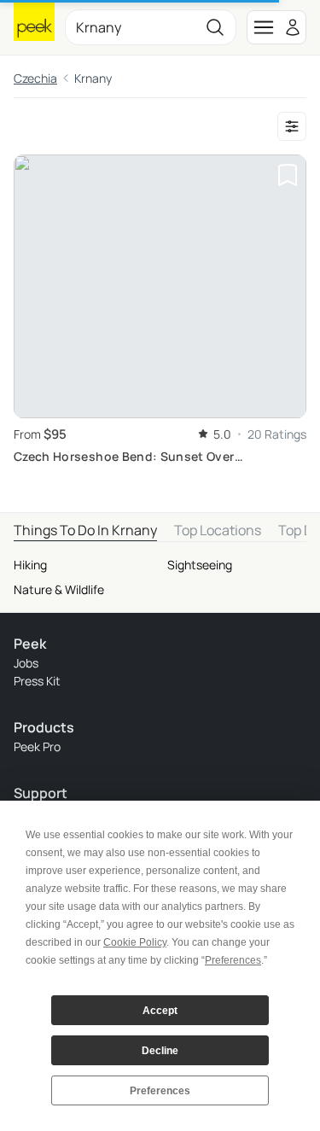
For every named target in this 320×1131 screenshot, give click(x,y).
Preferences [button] (233, 960)
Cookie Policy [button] (134, 942)
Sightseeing (199, 565)
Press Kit (37, 681)
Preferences (160, 1091)
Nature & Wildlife (59, 589)
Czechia (35, 78)
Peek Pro (37, 746)
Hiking (30, 565)
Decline (160, 1051)
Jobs (26, 663)
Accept (160, 1011)
